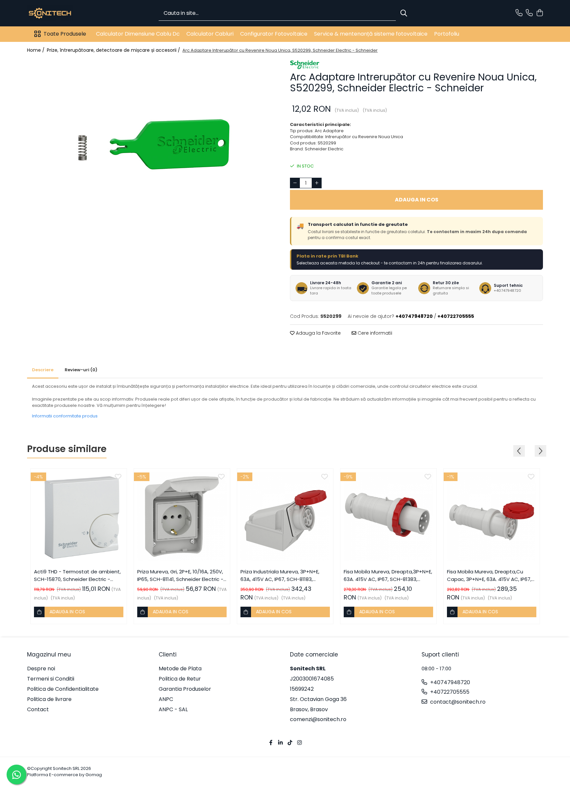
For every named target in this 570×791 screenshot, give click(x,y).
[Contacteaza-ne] (519, 13)
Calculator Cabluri (210, 34)
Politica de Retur (180, 679)
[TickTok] (290, 743)
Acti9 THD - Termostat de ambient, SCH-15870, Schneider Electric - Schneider (77, 575)
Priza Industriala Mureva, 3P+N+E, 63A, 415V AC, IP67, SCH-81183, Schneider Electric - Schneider (279, 575)
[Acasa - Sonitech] (60, 13)
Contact (38, 709)
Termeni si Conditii (50, 679)
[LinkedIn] (280, 743)
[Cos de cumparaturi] (539, 13)
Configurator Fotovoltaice (273, 34)
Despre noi (41, 668)
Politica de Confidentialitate (63, 689)
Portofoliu (446, 34)
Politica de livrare (49, 699)
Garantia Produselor (185, 689)
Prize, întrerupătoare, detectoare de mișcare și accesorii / (114, 50)
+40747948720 (449, 682)
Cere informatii (374, 333)
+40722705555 (449, 692)
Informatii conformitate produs (65, 416)
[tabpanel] (153, 144)
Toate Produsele (65, 34)
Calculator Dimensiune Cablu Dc (138, 34)
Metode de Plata (180, 668)
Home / (36, 50)
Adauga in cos (416, 199)
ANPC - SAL (173, 709)
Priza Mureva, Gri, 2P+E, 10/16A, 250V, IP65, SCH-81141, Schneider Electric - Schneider (180, 575)
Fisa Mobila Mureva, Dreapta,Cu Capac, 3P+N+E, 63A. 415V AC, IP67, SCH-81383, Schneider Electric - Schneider (489, 575)
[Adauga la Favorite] (118, 477)
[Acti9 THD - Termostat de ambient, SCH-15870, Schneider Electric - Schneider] (78, 516)
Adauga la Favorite (318, 333)
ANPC (166, 699)
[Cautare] (404, 13)
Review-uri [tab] (81, 370)
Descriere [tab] (42, 370)
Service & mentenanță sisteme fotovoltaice (371, 34)
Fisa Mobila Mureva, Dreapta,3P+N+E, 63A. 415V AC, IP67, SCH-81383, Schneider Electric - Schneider (388, 575)
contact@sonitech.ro (457, 702)
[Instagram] (299, 743)
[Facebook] (271, 743)
